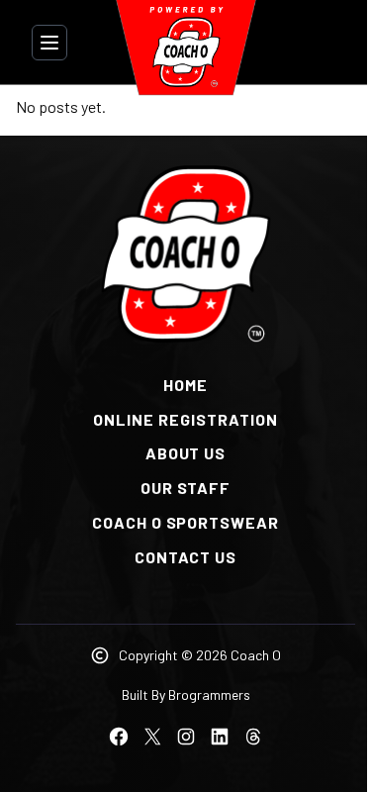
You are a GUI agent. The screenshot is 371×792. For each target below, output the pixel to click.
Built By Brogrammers (186, 694)
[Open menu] (49, 42)
